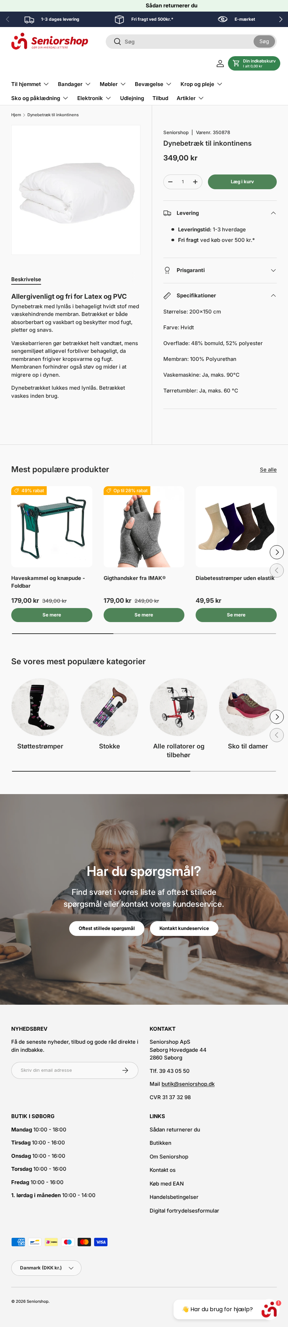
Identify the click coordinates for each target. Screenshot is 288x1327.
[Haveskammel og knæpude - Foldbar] (51, 526)
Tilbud (160, 98)
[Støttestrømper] (40, 707)
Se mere (51, 615)
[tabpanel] (75, 352)
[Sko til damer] (247, 707)
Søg (264, 41)
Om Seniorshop (169, 1156)
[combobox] (191, 41)
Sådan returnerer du (171, 5)
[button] (254, 63)
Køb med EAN (167, 1183)
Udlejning (132, 98)
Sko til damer (248, 746)
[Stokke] (109, 707)
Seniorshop (176, 132)
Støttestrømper (40, 746)
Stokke (109, 746)
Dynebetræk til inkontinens (53, 115)
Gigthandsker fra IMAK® (135, 578)
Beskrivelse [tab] (26, 279)
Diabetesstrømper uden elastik (235, 578)
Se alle (268, 469)
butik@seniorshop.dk (188, 1084)
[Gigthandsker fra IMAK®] (144, 526)
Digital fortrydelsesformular (184, 1210)
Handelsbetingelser (174, 1197)
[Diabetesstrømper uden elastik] (236, 526)
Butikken (160, 1143)
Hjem (16, 115)
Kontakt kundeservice (184, 928)
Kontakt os (163, 1170)
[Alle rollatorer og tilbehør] (178, 707)
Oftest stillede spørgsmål (107, 928)
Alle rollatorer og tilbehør (178, 750)
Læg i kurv (242, 181)
